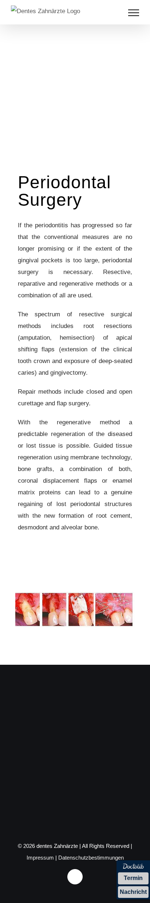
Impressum (40, 857)
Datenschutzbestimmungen (91, 857)
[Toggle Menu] (134, 12)
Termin (133, 878)
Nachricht (133, 892)
